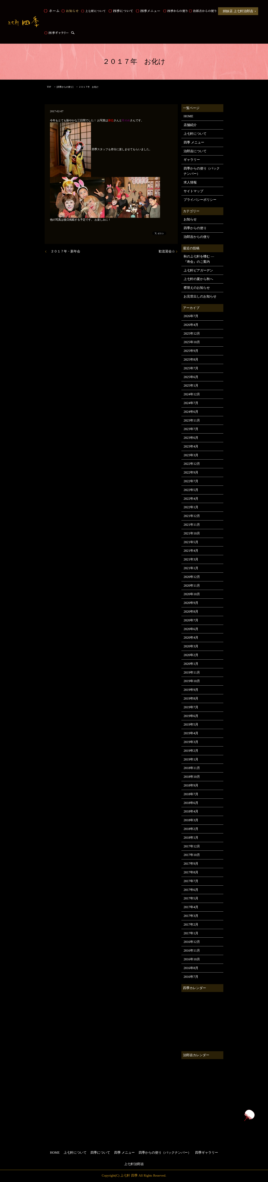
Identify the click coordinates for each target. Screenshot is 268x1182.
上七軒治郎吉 (134, 1164)
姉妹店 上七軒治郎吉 (238, 11)
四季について (120, 11)
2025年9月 (191, 351)
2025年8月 (191, 359)
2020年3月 (191, 646)
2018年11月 (192, 768)
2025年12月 (192, 333)
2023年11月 (192, 420)
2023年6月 (191, 438)
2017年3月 (191, 916)
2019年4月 (191, 733)
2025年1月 (191, 385)
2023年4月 (191, 446)
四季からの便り (175, 11)
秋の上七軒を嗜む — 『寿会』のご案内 (199, 259)
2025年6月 (191, 377)
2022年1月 (191, 507)
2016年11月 (192, 950)
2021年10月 (192, 533)
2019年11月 (192, 672)
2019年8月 (191, 698)
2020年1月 (191, 664)
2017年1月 (191, 933)
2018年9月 (191, 785)
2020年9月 (191, 603)
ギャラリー (192, 159)
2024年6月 (191, 412)
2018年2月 (191, 829)
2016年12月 (192, 942)
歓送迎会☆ (167, 251)
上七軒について (93, 11)
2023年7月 (191, 429)
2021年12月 (192, 516)
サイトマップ (193, 191)
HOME (51, 11)
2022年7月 (191, 481)
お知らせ (69, 11)
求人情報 (190, 182)
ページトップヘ (249, 1115)
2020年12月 (192, 577)
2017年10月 (192, 855)
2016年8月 (191, 968)
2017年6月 (191, 890)
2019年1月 (191, 759)
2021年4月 (191, 550)
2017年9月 (191, 863)
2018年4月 (191, 811)
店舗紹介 (190, 125)
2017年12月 (192, 846)
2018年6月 (191, 803)
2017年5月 (191, 898)
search (72, 32)
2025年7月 (191, 368)
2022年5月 (191, 490)
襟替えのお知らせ (197, 287)
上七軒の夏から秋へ (198, 279)
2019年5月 (191, 724)
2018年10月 (192, 776)
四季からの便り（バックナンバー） (202, 171)
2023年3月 (191, 455)
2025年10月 (192, 342)
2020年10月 (192, 594)
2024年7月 (191, 403)
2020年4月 (191, 637)
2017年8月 (191, 872)
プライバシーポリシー (200, 199)
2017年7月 (191, 881)
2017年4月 (191, 907)
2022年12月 (192, 464)
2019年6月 (191, 716)
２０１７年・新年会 (63, 251)
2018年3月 (191, 820)
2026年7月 (191, 316)
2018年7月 (191, 794)
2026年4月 (191, 325)
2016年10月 (192, 959)
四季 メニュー (148, 11)
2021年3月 (191, 559)
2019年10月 (192, 681)
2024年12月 (192, 394)
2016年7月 (191, 977)
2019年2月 (191, 750)
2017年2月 (191, 924)
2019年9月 (191, 690)
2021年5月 (191, 542)
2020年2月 (191, 655)
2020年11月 (192, 585)
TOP (49, 87)
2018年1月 (191, 837)
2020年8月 (191, 611)
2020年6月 (191, 629)
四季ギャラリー (56, 33)
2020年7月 (191, 620)
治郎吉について (195, 151)
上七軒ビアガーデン (198, 270)
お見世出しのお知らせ (200, 296)
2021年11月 (192, 524)
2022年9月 (191, 472)
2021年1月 (191, 568)
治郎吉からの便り (202, 11)
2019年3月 (191, 742)
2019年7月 (191, 707)
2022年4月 (191, 498)
